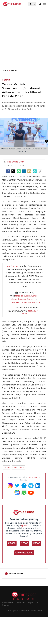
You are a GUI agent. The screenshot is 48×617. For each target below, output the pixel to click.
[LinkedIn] (24, 171)
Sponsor (25, 525)
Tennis (6, 79)
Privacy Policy (8, 602)
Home (6, 70)
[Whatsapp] (19, 171)
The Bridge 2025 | (14, 610)
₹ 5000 (11, 543)
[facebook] (8, 171)
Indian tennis (18, 467)
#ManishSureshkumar (26, 296)
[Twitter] (13, 171)
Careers (5, 605)
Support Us (33, 602)
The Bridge (32, 477)
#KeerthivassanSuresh (22, 299)
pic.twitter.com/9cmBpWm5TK (24, 302)
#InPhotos (12, 266)
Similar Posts (16, 573)
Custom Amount (24, 552)
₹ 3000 (24, 543)
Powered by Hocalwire (32, 610)
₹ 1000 (36, 543)
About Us (21, 602)
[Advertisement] (24, 39)
